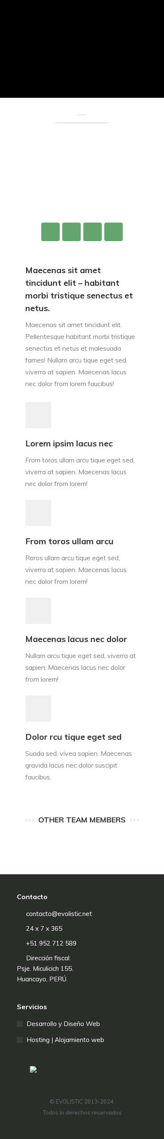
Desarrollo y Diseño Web (63, 1024)
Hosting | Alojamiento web (65, 1040)
